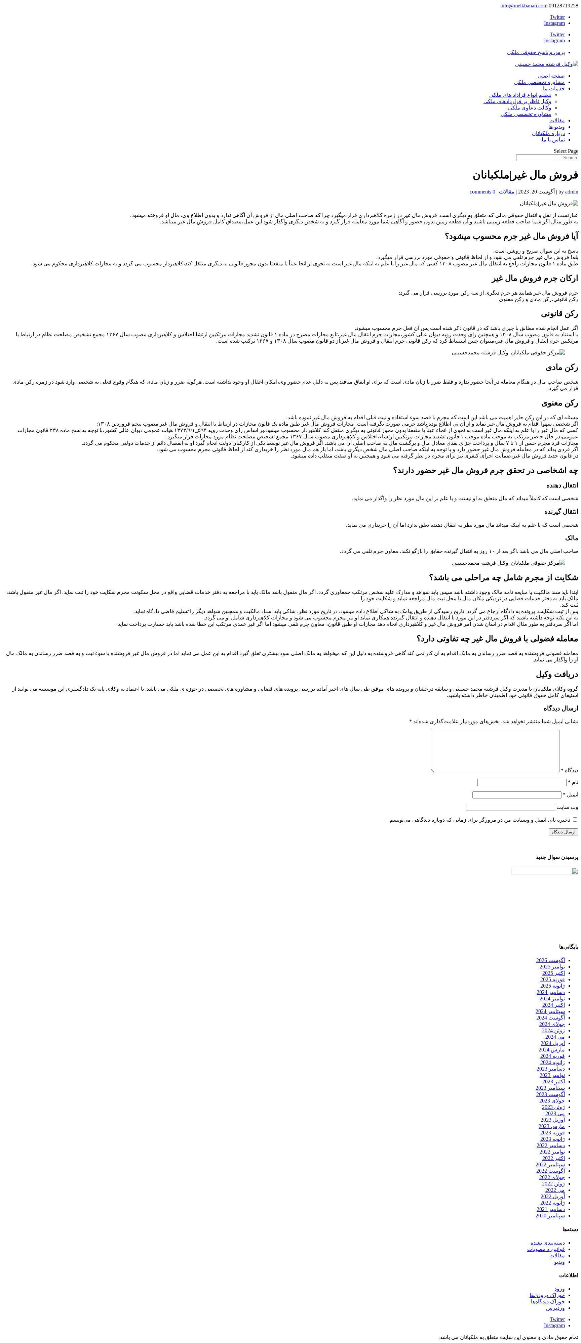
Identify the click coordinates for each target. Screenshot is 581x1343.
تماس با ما (553, 139)
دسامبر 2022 (551, 1145)
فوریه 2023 (552, 1132)
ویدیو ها (556, 127)
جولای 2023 (552, 1100)
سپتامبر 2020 (550, 1215)
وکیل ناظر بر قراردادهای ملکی (517, 101)
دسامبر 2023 (551, 1069)
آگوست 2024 (550, 1018)
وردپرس (555, 1308)
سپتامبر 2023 (550, 1088)
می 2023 (555, 1113)
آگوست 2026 (550, 960)
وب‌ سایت (567, 807)
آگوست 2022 (550, 1171)
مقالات (557, 120)
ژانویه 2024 (552, 1062)
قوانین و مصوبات (546, 1249)
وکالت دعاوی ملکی (529, 108)
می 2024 (555, 1037)
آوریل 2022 (553, 1196)
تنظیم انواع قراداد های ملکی (520, 95)
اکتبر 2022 (553, 1158)
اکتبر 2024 (553, 1005)
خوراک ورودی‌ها (547, 1295)
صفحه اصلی (551, 76)
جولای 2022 (552, 1177)
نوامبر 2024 (552, 998)
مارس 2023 (552, 1126)
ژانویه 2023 (552, 1139)
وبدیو (559, 1262)
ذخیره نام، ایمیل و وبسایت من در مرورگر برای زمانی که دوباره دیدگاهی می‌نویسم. (479, 820)
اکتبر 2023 (553, 1081)
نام (573, 782)
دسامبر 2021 (551, 1209)
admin (571, 191)
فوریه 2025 (552, 979)
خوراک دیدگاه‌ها (548, 1301)
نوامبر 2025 (552, 966)
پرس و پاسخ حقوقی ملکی (536, 52)
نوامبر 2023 (552, 1075)
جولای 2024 (552, 1024)
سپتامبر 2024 (550, 1011)
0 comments (482, 191)
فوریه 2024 (552, 1056)
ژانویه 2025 (552, 986)
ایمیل (570, 794)
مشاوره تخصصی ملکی (539, 82)
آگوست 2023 (550, 1094)
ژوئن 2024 (553, 1030)
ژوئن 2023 (553, 1107)
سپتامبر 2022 (550, 1164)
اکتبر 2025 (553, 973)
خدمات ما (554, 88)
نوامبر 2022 (552, 1152)
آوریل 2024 (553, 1043)
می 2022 (555, 1190)
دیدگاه (569, 770)
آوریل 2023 (553, 1120)
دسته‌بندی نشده (548, 1243)
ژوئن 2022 (553, 1183)
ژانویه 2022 (552, 1203)
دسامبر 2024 (551, 992)
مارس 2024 (552, 1049)
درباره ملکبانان (548, 133)
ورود (559, 1289)
